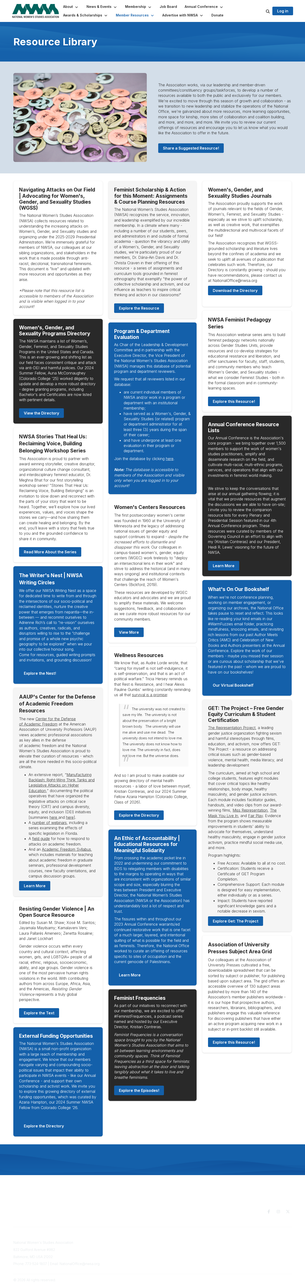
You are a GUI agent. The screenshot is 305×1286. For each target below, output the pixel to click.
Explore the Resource (139, 308)
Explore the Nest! (40, 673)
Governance (245, 1242)
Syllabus (66, 849)
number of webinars (49, 822)
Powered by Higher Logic (271, 1280)
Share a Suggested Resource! (191, 148)
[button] (71, 6)
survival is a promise (149, 694)
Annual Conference (126, 1247)
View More (129, 632)
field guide (41, 838)
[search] (261, 11)
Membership (121, 1252)
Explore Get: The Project (235, 921)
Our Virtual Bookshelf (233, 685)
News (177, 1251)
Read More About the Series (50, 552)
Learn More (35, 885)
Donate (179, 1246)
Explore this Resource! (234, 401)
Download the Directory (235, 290)
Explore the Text (39, 1013)
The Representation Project (231, 727)
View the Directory (41, 413)
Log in (282, 11)
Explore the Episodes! (139, 1090)
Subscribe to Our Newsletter (133, 1242)
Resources (181, 1241)
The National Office (250, 1247)
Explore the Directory (44, 1126)
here (54, 817)
